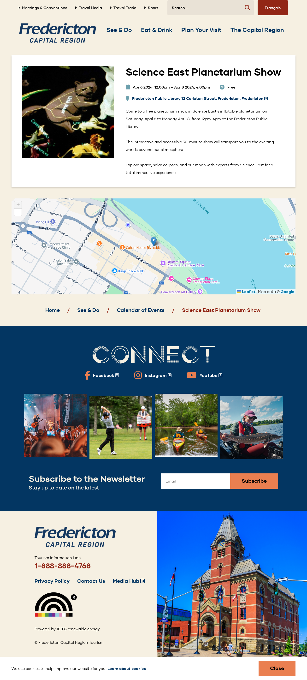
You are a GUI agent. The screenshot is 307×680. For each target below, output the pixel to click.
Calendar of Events (141, 310)
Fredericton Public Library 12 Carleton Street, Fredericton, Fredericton (200, 98)
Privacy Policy (52, 581)
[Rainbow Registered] (56, 615)
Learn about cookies (126, 668)
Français (273, 7)
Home (52, 310)
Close (277, 668)
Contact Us (91, 581)
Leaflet (248, 291)
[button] (154, 241)
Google (287, 291)
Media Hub (129, 581)
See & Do (88, 310)
